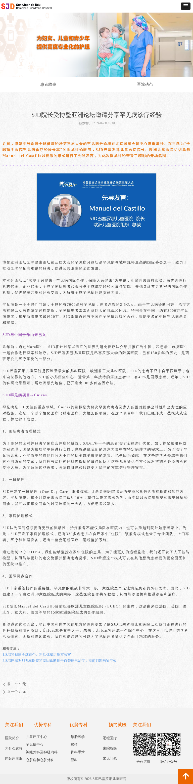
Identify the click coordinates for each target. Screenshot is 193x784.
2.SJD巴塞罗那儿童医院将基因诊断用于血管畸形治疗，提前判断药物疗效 (60, 661)
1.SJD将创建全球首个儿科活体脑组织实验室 (37, 655)
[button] (185, 6)
